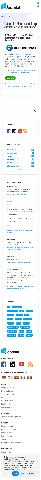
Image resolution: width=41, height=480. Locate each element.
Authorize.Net (27, 319)
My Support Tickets (8, 429)
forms (26, 315)
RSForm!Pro (11, 150)
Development (12, 153)
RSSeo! (9, 163)
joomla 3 (18, 323)
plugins (21, 331)
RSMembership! (13, 166)
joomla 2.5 (19, 315)
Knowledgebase (7, 426)
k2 (8, 307)
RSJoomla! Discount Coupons (12, 443)
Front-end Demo (7, 391)
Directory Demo (7, 401)
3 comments (18, 70)
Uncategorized (12, 160)
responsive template (13, 327)
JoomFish (26, 323)
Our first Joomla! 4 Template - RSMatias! (18, 262)
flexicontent (11, 315)
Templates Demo (7, 394)
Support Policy (6, 452)
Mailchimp (18, 319)
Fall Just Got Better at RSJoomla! (16, 194)
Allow (15, 473)
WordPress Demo (8, 407)
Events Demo (6, 397)
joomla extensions (12, 311)
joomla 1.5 (29, 335)
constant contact (25, 327)
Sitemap (4, 439)
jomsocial (21, 335)
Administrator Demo (9, 388)
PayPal (22, 311)
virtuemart (29, 311)
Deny (22, 473)
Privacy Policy (20, 470)
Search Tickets (7, 436)
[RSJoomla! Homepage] (10, 6)
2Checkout (28, 331)
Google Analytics (12, 331)
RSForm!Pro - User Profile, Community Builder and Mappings (19, 38)
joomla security (12, 335)
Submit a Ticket (7, 433)
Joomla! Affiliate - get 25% (11, 417)
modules (10, 319)
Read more (10, 78)
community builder (17, 307)
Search (35, 110)
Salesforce (10, 323)
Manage (32, 473)
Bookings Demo (7, 404)
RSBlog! (10, 156)
